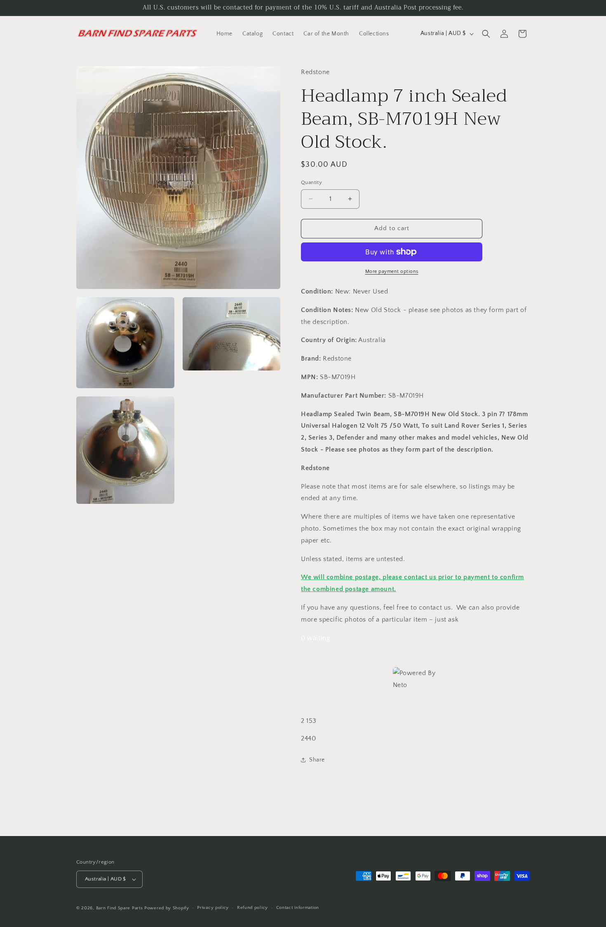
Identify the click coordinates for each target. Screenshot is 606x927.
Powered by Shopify (166, 908)
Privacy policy (213, 907)
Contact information (297, 907)
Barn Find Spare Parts (119, 908)
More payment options (391, 271)
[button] (486, 34)
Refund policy (252, 907)
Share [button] (317, 760)
